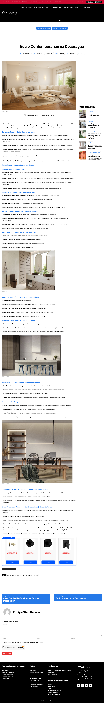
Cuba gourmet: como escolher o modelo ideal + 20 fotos (94, 115)
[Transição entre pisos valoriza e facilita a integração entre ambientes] (82, 134)
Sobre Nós (33, 670)
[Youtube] (90, 685)
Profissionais (5, 678)
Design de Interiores (7, 676)
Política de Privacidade (36, 684)
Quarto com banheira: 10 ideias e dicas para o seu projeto (95, 146)
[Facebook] (78, 685)
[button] (60, 20)
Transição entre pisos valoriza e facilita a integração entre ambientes (94, 136)
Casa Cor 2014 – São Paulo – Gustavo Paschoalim (21, 599)
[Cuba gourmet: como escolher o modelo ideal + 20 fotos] (82, 114)
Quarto (90, 142)
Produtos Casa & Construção (84, 677)
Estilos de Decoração (60, 28)
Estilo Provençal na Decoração (71, 598)
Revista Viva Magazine (83, 671)
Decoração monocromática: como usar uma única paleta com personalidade (95, 157)
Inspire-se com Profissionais (84, 679)
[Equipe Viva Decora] (25, 115)
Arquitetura (10, 575)
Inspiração (26, 2)
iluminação (29, 575)
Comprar (12, 562)
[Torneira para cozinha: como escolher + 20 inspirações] (82, 124)
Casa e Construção (56, 2)
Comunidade (17, 2)
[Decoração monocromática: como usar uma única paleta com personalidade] (82, 155)
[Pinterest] (86, 685)
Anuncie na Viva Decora (36, 672)
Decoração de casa (43, 28)
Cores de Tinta (19, 575)
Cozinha (91, 111)
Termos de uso (34, 686)
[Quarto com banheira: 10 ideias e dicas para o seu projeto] (82, 145)
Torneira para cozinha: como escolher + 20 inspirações (95, 125)
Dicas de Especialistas (94, 131)
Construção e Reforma (8, 672)
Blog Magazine (44, 2)
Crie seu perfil (51, 672)
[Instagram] (82, 685)
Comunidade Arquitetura (83, 675)
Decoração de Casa (7, 674)
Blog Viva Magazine (53, 674)
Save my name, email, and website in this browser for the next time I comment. (24, 642)
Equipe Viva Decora (32, 115)
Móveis (36, 575)
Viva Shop (34, 2)
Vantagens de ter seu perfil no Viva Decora (59, 670)
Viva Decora (7, 2)
